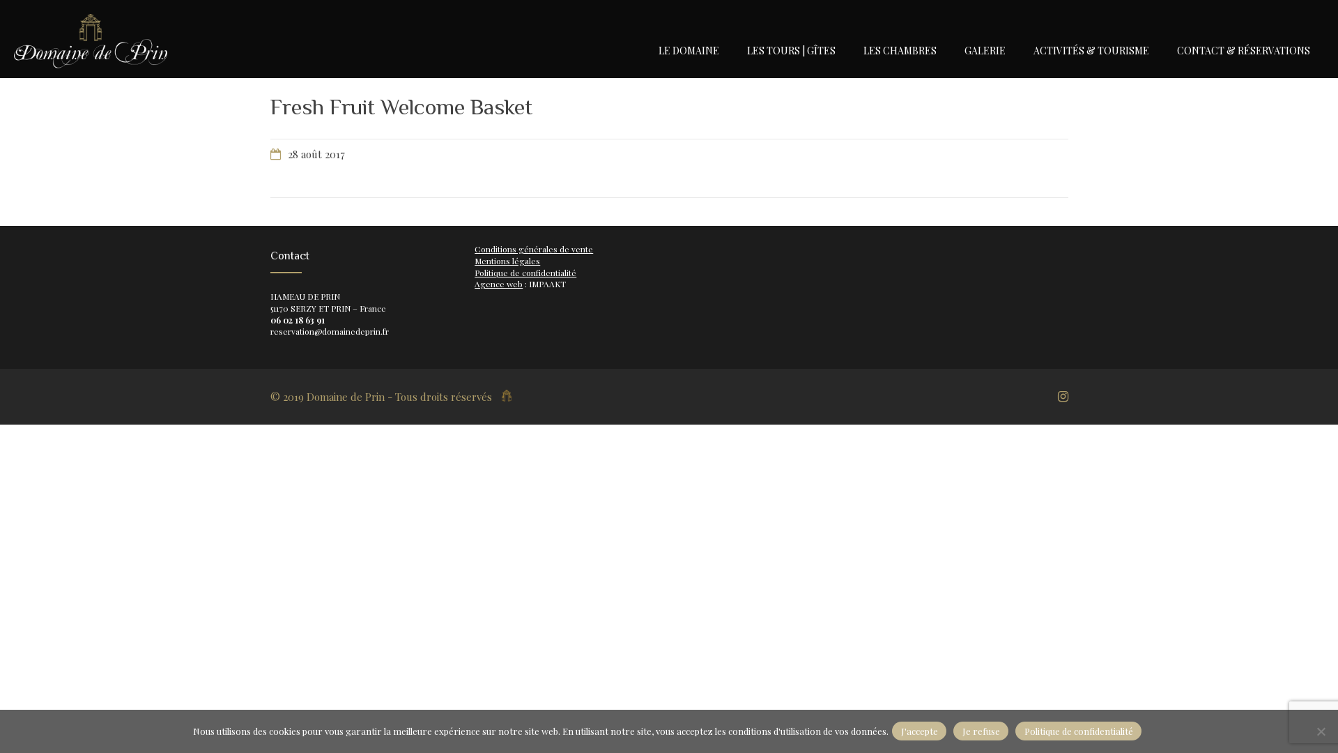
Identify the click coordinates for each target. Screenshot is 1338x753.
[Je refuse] (1321, 731)
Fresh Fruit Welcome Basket (401, 106)
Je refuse (981, 731)
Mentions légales (507, 260)
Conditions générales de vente (534, 248)
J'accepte (919, 731)
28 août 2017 (316, 154)
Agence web (499, 283)
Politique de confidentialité (525, 272)
